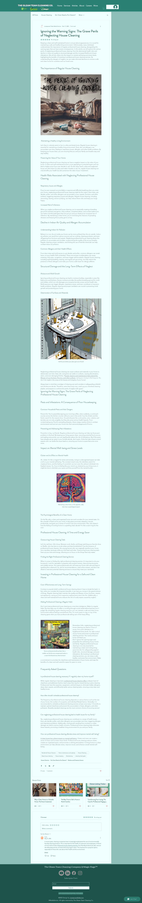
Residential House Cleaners (49, 753)
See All (108, 780)
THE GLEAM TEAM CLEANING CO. (35, 5)
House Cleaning (46, 15)
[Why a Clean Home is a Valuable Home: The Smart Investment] (44, 789)
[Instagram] (80, 873)
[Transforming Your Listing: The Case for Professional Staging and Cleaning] (98, 789)
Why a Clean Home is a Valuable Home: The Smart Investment (44, 800)
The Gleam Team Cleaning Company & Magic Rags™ (70, 867)
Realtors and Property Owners (75, 760)
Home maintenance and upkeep (67, 753)
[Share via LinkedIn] (49, 766)
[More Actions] (100, 838)
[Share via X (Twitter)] (45, 766)
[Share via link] (53, 766)
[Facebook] (74, 873)
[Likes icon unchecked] (46, 856)
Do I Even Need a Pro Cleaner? (65, 15)
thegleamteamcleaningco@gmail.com (70, 893)
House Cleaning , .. (83, 753)
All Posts (35, 15)
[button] (103, 8)
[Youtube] (61, 873)
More (80, 15)
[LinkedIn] (67, 873)
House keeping (59, 756)
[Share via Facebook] (41, 766)
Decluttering (69, 756)
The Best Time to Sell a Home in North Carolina (70, 800)
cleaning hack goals (80, 756)
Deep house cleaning (47, 756)
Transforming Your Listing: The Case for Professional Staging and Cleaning (97, 800)
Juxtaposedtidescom (77, 898)
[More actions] (100, 26)
